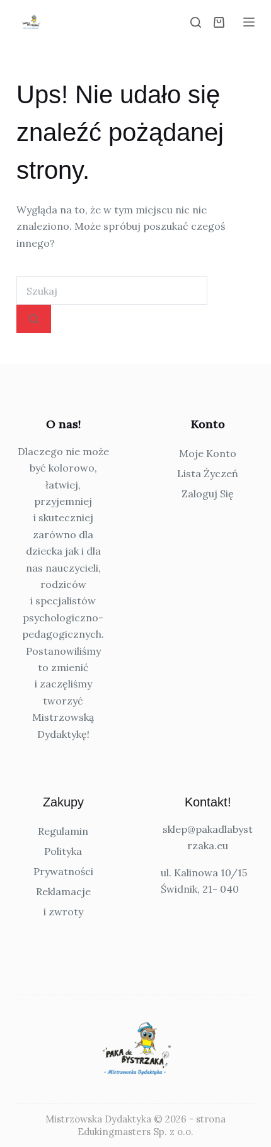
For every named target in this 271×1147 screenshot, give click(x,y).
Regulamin (63, 831)
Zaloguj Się (208, 493)
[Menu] (249, 22)
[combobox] (111, 290)
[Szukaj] (195, 22)
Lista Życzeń (207, 473)
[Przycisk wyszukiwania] (33, 319)
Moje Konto (207, 453)
